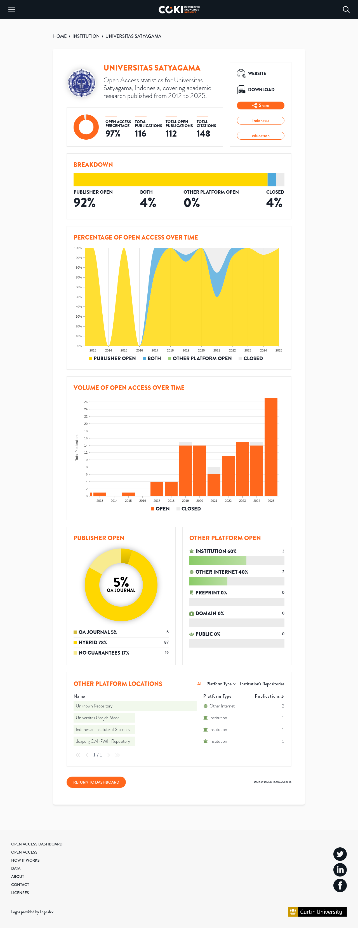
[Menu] (11, 9)
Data (15, 868)
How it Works (25, 860)
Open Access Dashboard (36, 844)
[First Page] (78, 755)
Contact (20, 884)
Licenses (20, 893)
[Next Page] (108, 755)
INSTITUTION (86, 36)
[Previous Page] (87, 755)
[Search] (346, 9)
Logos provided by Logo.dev (32, 912)
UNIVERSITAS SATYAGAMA (133, 36)
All (199, 684)
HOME (60, 36)
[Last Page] (117, 755)
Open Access (24, 852)
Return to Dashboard (96, 782)
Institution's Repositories (262, 684)
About (17, 876)
